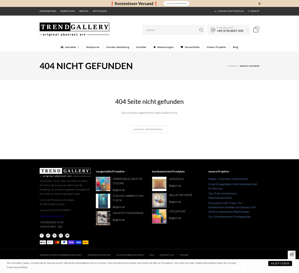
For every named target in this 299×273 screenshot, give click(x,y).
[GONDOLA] (159, 184)
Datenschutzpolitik (99, 255)
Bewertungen (67, 11)
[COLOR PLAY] (159, 216)
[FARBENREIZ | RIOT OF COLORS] (103, 184)
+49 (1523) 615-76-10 (51, 222)
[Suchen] (201, 30)
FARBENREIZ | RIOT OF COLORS (127, 181)
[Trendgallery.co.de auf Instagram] (61, 236)
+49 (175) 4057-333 (230, 31)
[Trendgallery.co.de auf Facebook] (42, 236)
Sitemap (184, 255)
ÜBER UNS (83, 11)
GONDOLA (176, 178)
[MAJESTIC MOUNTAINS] (103, 218)
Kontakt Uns (167, 255)
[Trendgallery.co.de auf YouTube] (67, 236)
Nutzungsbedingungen (130, 255)
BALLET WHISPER (180, 194)
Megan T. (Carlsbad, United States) (228, 178)
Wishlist (255, 11)
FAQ (152, 255)
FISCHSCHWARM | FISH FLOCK (128, 198)
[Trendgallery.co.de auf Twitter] (48, 236)
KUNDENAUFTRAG (48, 11)
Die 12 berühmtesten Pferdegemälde (229, 216)
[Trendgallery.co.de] (74, 29)
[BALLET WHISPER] (159, 200)
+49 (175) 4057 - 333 (51, 226)
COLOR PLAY (177, 211)
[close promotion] (259, 3)
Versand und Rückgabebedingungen (61, 255)
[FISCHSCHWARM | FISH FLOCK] (103, 201)
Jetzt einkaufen (176, 3)
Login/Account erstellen (230, 11)
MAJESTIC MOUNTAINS (128, 212)
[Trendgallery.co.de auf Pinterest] (54, 236)
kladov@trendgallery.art (52, 216)
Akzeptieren (280, 263)
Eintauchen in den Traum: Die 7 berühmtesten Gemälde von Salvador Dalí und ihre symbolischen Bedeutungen (232, 207)
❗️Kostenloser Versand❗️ (134, 3)
